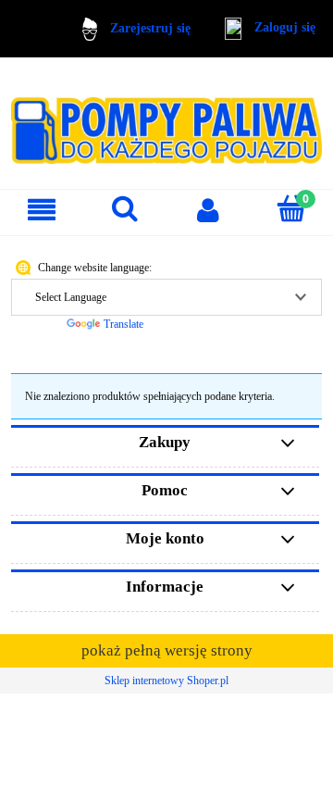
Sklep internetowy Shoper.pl (166, 680)
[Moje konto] (208, 210)
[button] (41, 210)
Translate (123, 324)
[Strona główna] (166, 122)
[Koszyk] (291, 209)
